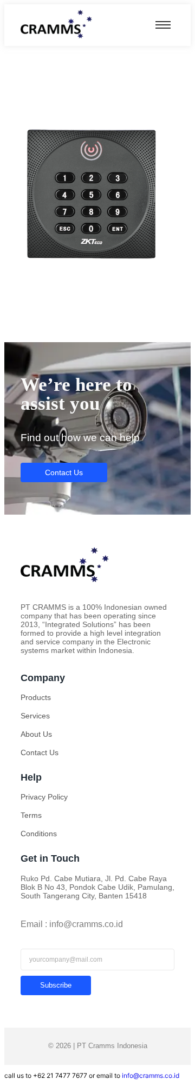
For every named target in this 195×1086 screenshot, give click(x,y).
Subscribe (56, 985)
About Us (36, 734)
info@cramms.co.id (150, 1075)
